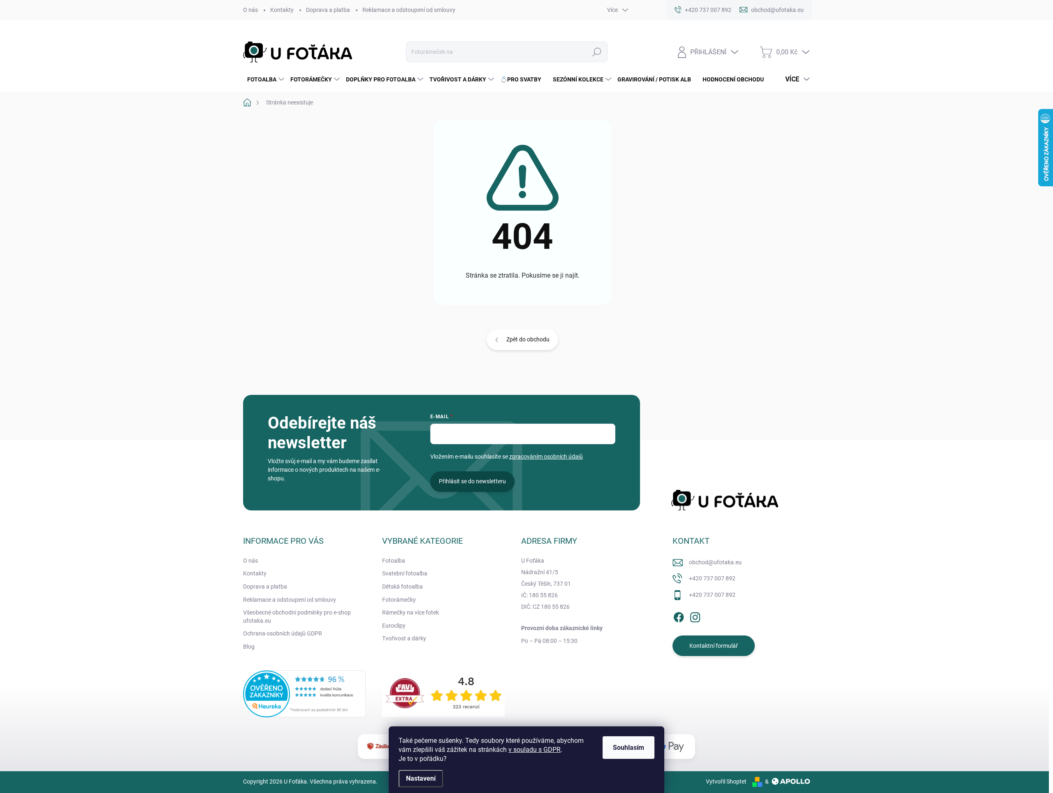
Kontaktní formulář (713, 645)
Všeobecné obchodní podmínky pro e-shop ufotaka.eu (297, 616)
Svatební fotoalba (404, 573)
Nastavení (421, 778)
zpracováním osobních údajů (546, 456)
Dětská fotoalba (402, 586)
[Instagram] (695, 616)
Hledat (596, 52)
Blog (249, 646)
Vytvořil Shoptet (726, 781)
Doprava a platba (328, 10)
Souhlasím (628, 747)
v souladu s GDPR (534, 750)
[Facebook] (679, 616)
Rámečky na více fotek (410, 612)
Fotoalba (393, 560)
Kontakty (282, 10)
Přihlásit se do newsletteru (472, 481)
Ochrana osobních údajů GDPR (282, 633)
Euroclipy (394, 625)
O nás (250, 10)
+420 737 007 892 (712, 578)
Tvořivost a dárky (404, 638)
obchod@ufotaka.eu (715, 562)
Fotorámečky (399, 599)
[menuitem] (264, 79)
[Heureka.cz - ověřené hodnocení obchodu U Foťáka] (304, 693)
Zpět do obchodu (528, 339)
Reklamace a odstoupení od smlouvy (408, 10)
